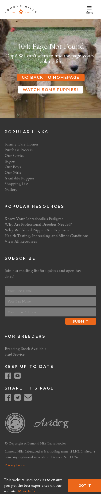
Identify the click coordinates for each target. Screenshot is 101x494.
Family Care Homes (22, 144)
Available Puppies (19, 178)
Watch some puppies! (50, 89)
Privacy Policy (15, 465)
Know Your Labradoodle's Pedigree (34, 218)
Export (10, 161)
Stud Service (15, 354)
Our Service (14, 155)
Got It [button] (84, 485)
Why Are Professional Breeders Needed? (38, 224)
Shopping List (16, 184)
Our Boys (13, 167)
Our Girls (13, 172)
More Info (26, 491)
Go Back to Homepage (50, 77)
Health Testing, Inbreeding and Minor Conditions (47, 235)
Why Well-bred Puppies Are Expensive (37, 230)
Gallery (11, 189)
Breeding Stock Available (26, 348)
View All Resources (21, 241)
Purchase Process (19, 150)
